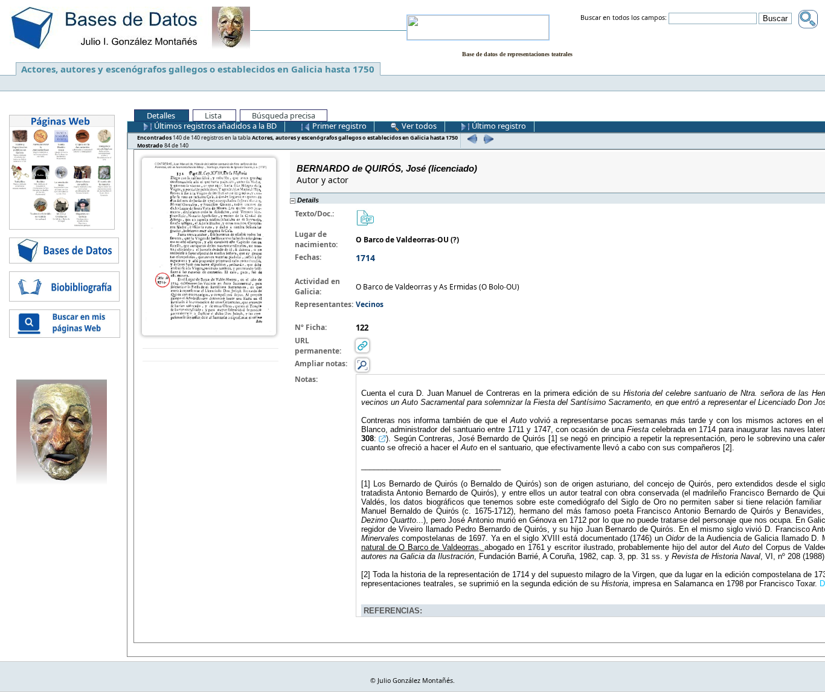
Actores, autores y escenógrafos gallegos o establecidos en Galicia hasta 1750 (197, 69)
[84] (487, 139)
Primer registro (338, 125)
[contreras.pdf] (365, 217)
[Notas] (362, 365)
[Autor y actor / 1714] (209, 245)
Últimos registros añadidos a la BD (214, 125)
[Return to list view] (210, 355)
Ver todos (418, 125)
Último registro (498, 125)
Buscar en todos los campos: (623, 18)
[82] (470, 139)
